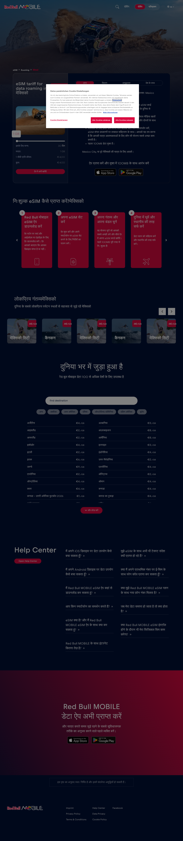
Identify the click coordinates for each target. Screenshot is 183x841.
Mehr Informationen (110, 112)
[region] (92, 106)
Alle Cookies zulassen (124, 120)
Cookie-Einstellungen (58, 120)
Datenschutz (117, 100)
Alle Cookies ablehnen (101, 120)
